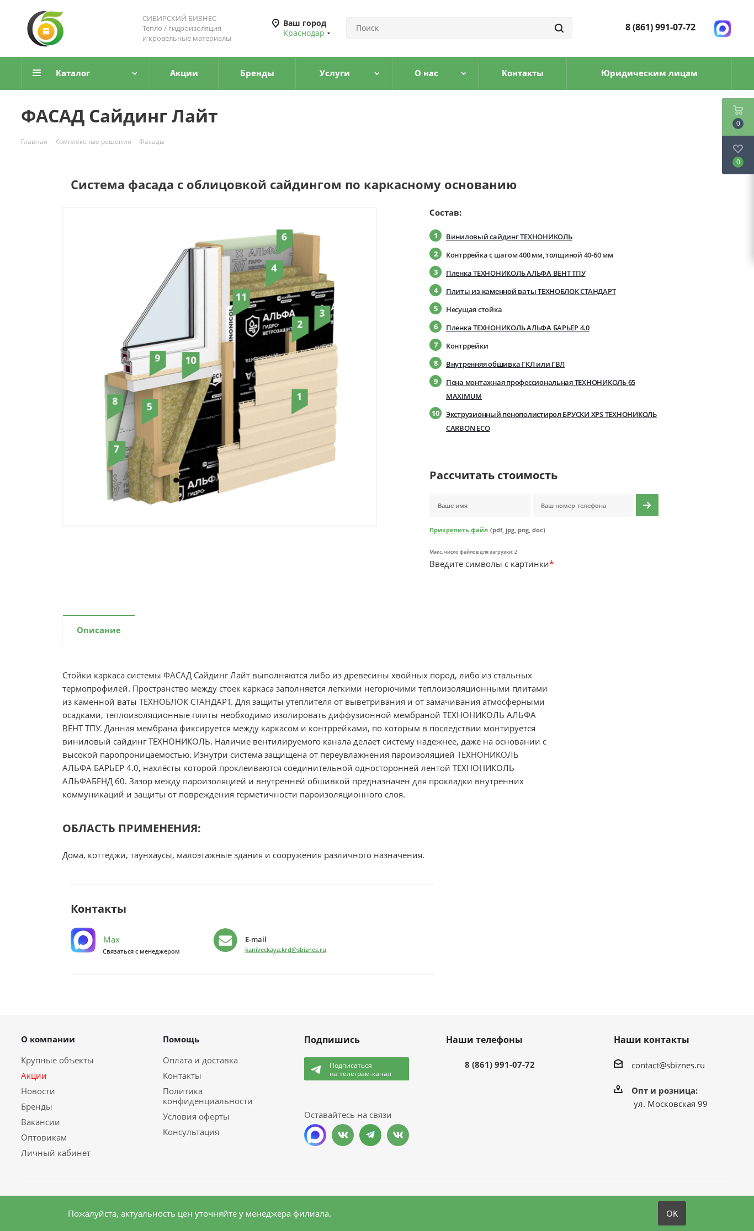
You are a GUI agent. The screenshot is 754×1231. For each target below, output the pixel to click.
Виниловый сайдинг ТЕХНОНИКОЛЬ (509, 237)
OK (672, 1213)
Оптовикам (44, 1137)
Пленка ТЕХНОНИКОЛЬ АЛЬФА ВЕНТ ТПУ (515, 273)
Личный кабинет (56, 1152)
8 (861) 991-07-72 (660, 27)
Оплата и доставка (200, 1060)
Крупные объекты (57, 1060)
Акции (34, 1075)
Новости (38, 1090)
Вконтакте (343, 1135)
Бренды (36, 1106)
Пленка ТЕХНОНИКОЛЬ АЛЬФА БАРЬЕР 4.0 (518, 328)
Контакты (182, 1075)
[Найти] (559, 28)
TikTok (398, 1135)
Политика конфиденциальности (208, 1095)
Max (110, 939)
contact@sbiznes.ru (668, 1065)
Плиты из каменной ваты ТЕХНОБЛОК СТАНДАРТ (530, 291)
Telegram (370, 1135)
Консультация (191, 1131)
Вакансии (40, 1121)
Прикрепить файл (458, 530)
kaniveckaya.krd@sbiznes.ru (285, 949)
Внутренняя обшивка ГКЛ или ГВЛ (505, 364)
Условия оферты (196, 1116)
